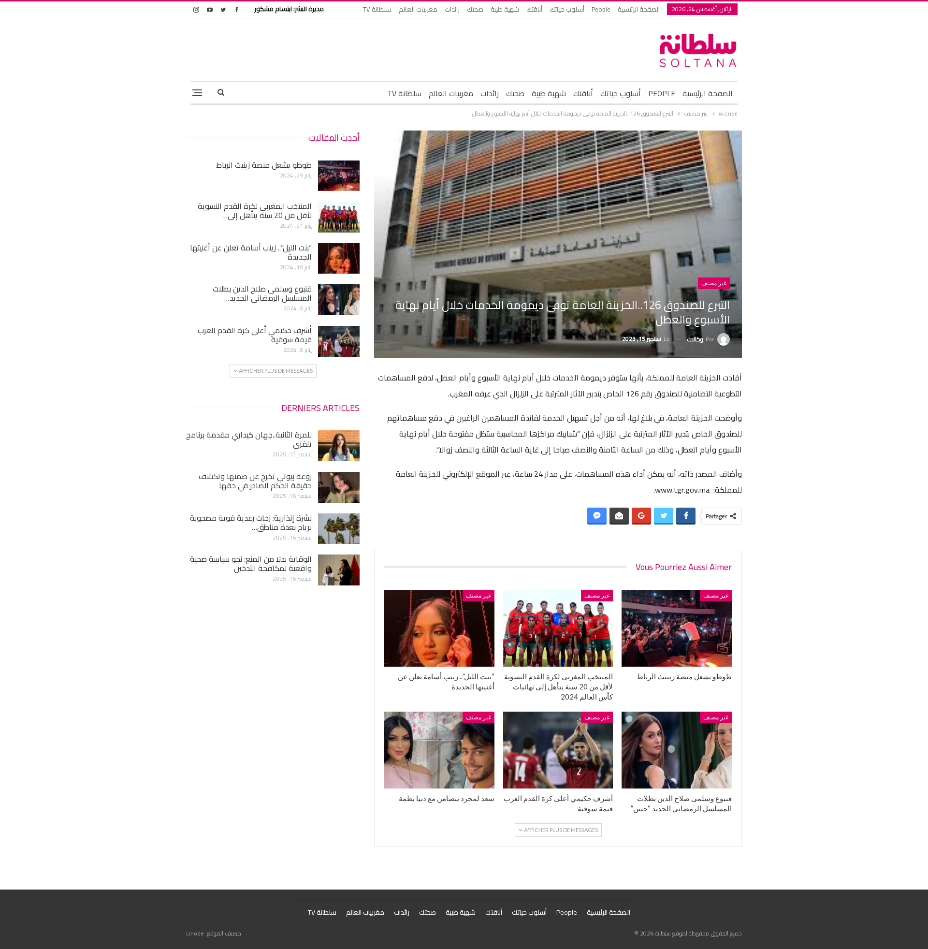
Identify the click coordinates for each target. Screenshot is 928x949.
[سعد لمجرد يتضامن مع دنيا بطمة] (439, 750)
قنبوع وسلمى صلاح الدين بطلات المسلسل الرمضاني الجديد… (262, 293)
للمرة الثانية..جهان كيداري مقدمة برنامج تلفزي (249, 439)
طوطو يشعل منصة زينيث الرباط (264, 165)
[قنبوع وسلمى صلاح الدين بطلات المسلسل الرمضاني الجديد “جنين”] (677, 750)
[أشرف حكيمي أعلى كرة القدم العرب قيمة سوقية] (558, 750)
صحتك (475, 9)
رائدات (452, 9)
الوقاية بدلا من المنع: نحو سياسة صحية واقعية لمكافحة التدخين (251, 563)
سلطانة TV (377, 9)
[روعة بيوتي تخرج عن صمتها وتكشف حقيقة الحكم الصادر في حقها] (339, 487)
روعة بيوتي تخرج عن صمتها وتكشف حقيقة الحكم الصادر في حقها (255, 481)
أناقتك (534, 9)
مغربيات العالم (418, 9)
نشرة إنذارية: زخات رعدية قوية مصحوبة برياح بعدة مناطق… (251, 522)
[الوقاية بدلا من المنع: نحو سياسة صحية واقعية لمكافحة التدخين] (339, 570)
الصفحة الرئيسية (639, 9)
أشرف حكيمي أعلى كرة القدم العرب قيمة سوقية (255, 335)
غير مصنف (713, 283)
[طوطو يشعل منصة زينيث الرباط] (677, 628)
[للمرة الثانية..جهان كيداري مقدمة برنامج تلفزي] (339, 445)
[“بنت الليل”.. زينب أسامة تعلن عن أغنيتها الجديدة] (439, 628)
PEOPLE (661, 93)
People (601, 9)
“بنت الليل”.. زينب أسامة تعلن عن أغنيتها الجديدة (251, 252)
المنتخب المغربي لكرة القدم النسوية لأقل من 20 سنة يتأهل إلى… (255, 210)
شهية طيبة (505, 9)
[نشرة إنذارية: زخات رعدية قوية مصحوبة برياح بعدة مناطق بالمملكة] (339, 528)
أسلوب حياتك (567, 9)
